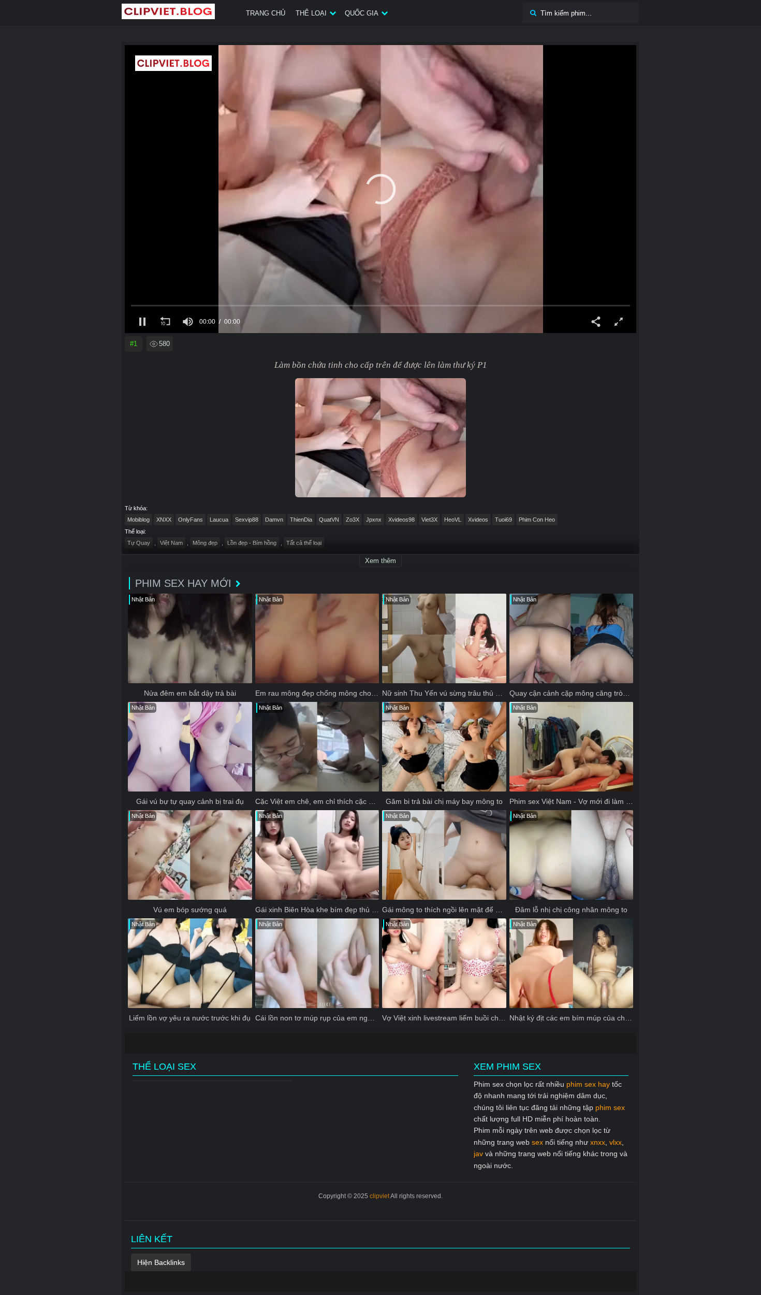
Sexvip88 (246, 519)
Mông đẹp (205, 543)
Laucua (219, 519)
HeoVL (452, 519)
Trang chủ (265, 13)
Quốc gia (361, 13)
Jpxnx (374, 519)
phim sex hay (588, 1084)
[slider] (380, 305)
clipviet (379, 1196)
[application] (380, 189)
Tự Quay (138, 543)
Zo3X (352, 519)
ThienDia (301, 519)
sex (537, 1142)
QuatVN (329, 519)
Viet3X (429, 519)
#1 (133, 344)
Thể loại (311, 13)
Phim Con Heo (537, 519)
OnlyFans (190, 519)
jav (478, 1153)
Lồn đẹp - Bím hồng (251, 543)
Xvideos (478, 519)
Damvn (274, 519)
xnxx (597, 1142)
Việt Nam (171, 543)
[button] (380, 189)
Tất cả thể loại (303, 543)
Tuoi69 (503, 519)
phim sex (610, 1107)
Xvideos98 (401, 519)
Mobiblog (138, 519)
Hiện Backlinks (161, 1262)
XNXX (163, 519)
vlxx (615, 1142)
